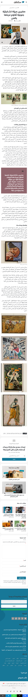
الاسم (24, 560)
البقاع (17, 658)
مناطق (5, 433)
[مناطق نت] (19, 2)
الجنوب (13, 658)
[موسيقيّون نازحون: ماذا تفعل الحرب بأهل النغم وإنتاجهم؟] (20, 510)
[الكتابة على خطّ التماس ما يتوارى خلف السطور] (20, 524)
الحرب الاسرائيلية (19, 661)
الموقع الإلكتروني (23, 572)
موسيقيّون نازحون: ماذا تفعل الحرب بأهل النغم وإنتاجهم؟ (20, 515)
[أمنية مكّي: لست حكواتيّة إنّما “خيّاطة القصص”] (7, 524)
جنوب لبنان (20, 665)
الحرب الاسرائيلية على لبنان (9, 661)
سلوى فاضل (17, 21)
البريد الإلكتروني (22, 566)
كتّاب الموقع (22, 678)
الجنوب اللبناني (7, 658)
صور (15, 665)
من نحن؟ (24, 673)
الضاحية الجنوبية (23, 663)
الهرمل (9, 663)
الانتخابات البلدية (23, 658)
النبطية (17, 663)
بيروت (25, 665)
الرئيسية (16, 8)
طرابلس (11, 665)
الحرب (25, 661)
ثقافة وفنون (11, 8)
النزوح (13, 663)
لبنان (7, 665)
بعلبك (5, 663)
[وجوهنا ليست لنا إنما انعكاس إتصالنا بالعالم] (7, 510)
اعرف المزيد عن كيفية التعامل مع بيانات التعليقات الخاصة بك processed (14, 583)
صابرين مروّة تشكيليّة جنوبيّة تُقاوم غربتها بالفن (14, 433)
